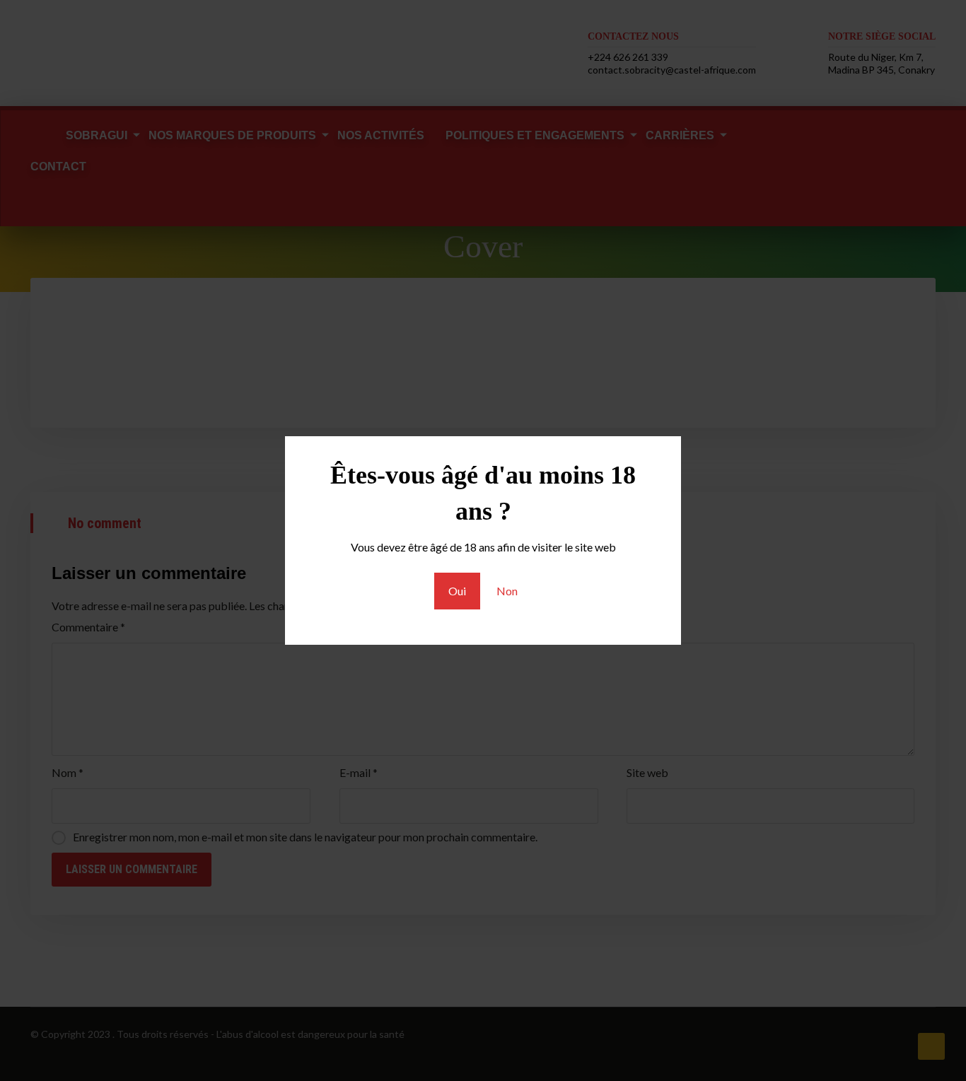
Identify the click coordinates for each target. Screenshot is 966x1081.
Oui (457, 590)
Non (507, 590)
